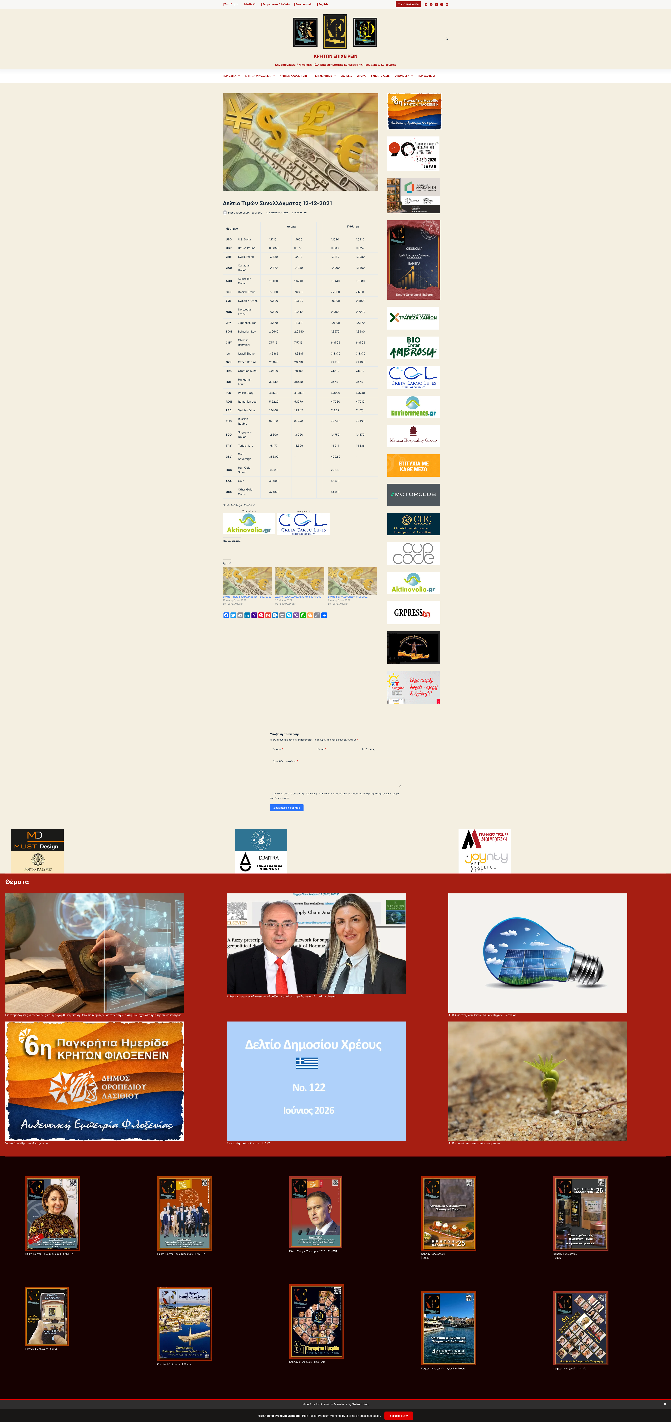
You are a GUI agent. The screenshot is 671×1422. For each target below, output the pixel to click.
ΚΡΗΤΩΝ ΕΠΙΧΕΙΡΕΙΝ (335, 56)
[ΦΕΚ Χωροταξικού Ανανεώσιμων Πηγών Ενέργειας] (537, 953)
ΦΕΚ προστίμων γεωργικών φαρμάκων (474, 1143)
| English (322, 4)
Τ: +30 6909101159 (408, 4)
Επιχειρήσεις (323, 75)
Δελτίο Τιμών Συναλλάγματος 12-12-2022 (247, 596)
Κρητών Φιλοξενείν (258, 75)
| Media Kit (250, 4)
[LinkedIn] (426, 4)
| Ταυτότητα (230, 4)
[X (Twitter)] (436, 4)
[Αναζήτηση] (447, 39)
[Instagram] (441, 4)
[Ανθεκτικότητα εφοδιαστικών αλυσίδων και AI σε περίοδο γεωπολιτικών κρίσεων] (316, 943)
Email (322, 749)
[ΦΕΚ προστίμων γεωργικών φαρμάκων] (537, 1081)
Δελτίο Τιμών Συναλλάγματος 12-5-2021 (299, 596)
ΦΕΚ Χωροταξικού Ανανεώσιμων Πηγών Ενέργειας (482, 1015)
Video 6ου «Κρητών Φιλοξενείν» (27, 1143)
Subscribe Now (398, 1415)
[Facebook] (431, 4)
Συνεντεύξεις (380, 75)
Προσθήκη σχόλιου (285, 761)
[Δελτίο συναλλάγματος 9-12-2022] (352, 581)
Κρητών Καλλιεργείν (293, 75)
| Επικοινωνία (303, 4)
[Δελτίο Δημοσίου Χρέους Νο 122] (316, 1081)
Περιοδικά (229, 75)
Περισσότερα (426, 75)
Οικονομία (402, 75)
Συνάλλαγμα (299, 212)
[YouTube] (447, 4)
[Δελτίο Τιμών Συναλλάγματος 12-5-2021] (299, 581)
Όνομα (278, 749)
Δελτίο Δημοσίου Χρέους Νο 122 (248, 1143)
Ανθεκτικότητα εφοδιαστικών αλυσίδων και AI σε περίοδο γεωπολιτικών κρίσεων (281, 996)
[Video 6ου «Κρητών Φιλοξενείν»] (94, 1081)
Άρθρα (361, 75)
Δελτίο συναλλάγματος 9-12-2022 (347, 596)
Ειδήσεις (346, 75)
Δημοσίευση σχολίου (286, 807)
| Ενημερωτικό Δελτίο (275, 4)
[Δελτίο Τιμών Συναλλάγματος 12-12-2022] (247, 581)
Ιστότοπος (368, 749)
